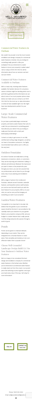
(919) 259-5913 (16, 35)
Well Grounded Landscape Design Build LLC (16, 24)
